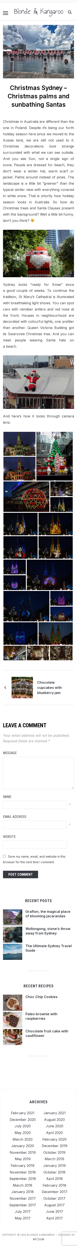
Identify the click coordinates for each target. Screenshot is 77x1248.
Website (9, 837)
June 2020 (54, 1126)
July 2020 (23, 1126)
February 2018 (54, 1185)
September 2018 (22, 1178)
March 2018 (22, 1185)
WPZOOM (38, 1239)
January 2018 (22, 1192)
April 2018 (54, 1178)
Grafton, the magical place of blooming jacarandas (47, 913)
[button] (5, 13)
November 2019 (23, 1152)
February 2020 (54, 1139)
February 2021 (22, 1113)
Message (10, 753)
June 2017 (54, 1211)
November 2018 (23, 1172)
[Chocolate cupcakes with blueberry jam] (22, 687)
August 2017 (54, 1205)
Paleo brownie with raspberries (41, 1016)
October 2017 (54, 1198)
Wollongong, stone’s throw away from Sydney (47, 931)
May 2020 (23, 1133)
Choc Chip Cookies (41, 997)
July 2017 (23, 1211)
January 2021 (54, 1113)
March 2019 (54, 1159)
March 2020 (23, 1139)
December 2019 (54, 1146)
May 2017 (23, 1218)
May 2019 (23, 1159)
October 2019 (54, 1152)
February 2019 (22, 1165)
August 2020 (54, 1119)
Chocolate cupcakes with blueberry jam (49, 687)
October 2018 (54, 1172)
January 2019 (54, 1165)
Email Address (14, 817)
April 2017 (54, 1218)
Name (7, 797)
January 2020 (22, 1146)
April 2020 (54, 1133)
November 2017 (23, 1198)
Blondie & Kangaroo (38, 11)
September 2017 (22, 1205)
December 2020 (23, 1119)
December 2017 (54, 1192)
